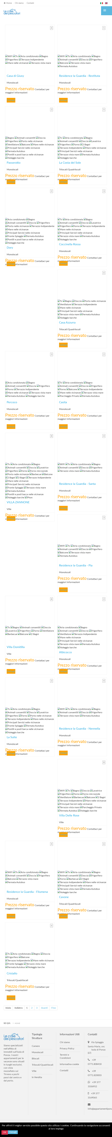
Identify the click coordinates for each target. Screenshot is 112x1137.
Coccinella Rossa (82, 202)
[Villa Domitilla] (29, 610)
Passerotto (29, 120)
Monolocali (37, 1052)
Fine (53, 1008)
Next (51, 39)
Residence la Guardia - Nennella (82, 692)
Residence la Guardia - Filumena (29, 855)
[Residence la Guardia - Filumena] (29, 855)
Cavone (82, 855)
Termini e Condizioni (65, 1056)
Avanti (44, 1008)
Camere (36, 1046)
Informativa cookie (69, 1064)
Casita (82, 365)
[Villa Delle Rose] (82, 773)
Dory (29, 202)
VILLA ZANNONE (29, 447)
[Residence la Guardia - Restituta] (82, 39)
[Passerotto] (29, 120)
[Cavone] (82, 855)
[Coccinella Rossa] (82, 202)
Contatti (30, 3)
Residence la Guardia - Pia (82, 528)
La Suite (29, 692)
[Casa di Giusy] (29, 39)
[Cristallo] (29, 936)
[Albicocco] (82, 610)
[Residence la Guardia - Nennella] (82, 692)
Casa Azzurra (82, 284)
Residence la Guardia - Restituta (82, 39)
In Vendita (37, 1077)
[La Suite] (29, 692)
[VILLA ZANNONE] (29, 447)
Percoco (29, 365)
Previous (8, 39)
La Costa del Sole (82, 120)
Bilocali (35, 1058)
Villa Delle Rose (82, 773)
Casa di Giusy (29, 39)
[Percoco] (29, 365)
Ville (34, 1071)
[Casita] (82, 365)
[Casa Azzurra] (82, 284)
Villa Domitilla (29, 610)
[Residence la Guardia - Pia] (82, 528)
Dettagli (11, 100)
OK (4, 1132)
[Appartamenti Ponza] (12, 11)
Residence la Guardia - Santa (82, 447)
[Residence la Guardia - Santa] (82, 447)
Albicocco (82, 610)
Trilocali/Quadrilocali (42, 1065)
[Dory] (29, 202)
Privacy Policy (67, 1048)
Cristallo (29, 936)
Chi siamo (19, 3)
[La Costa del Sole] (82, 120)
